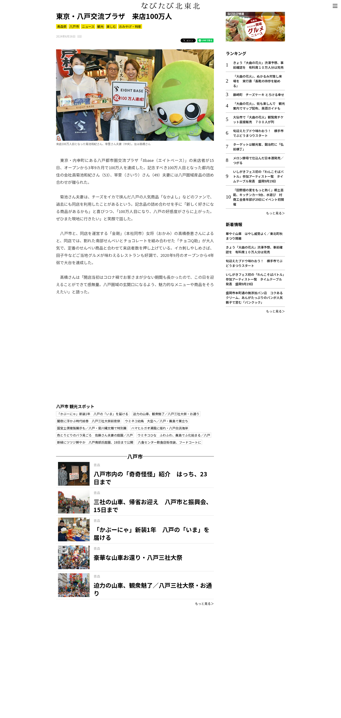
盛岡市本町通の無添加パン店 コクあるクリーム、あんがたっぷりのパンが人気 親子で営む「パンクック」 (256, 297)
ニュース (88, 26)
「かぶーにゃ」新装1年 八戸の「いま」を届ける (92, 413)
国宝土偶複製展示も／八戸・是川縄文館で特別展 (91, 428)
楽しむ (111, 26)
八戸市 (74, 26)
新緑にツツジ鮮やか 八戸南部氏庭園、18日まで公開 (95, 442)
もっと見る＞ (204, 603)
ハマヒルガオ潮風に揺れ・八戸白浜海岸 (159, 428)
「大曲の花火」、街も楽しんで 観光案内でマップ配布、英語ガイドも (259, 106)
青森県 (62, 26)
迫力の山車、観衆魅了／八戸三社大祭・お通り (166, 413)
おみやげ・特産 (130, 26)
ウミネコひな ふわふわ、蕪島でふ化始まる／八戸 (174, 435)
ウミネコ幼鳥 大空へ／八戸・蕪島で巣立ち (156, 421)
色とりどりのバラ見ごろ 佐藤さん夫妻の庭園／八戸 (95, 435)
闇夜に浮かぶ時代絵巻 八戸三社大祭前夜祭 (88, 421)
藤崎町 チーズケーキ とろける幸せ (258, 94)
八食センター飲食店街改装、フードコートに (169, 442)
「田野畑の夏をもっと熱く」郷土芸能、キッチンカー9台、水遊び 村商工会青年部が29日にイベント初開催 (258, 197)
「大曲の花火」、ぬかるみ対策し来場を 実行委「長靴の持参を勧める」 (257, 81)
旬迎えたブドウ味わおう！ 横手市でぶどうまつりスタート (258, 133)
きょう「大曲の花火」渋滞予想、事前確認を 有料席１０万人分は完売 (258, 65)
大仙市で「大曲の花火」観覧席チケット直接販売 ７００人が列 (258, 119)
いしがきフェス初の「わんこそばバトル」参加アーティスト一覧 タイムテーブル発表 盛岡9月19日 (258, 176)
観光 (100, 26)
